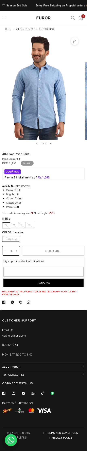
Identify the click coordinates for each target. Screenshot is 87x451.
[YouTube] (26, 393)
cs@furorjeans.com (14, 335)
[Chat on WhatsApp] (11, 440)
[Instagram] (16, 393)
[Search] (73, 18)
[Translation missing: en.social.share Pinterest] (21, 302)
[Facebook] (6, 393)
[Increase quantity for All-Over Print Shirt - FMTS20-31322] (17, 250)
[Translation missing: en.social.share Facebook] (4, 302)
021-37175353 (10, 345)
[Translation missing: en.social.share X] (13, 302)
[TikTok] (45, 393)
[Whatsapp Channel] (55, 393)
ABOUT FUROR (11, 366)
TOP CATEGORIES (13, 374)
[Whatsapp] (35, 393)
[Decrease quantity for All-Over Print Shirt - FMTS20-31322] (5, 250)
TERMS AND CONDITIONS (62, 433)
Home (8, 29)
